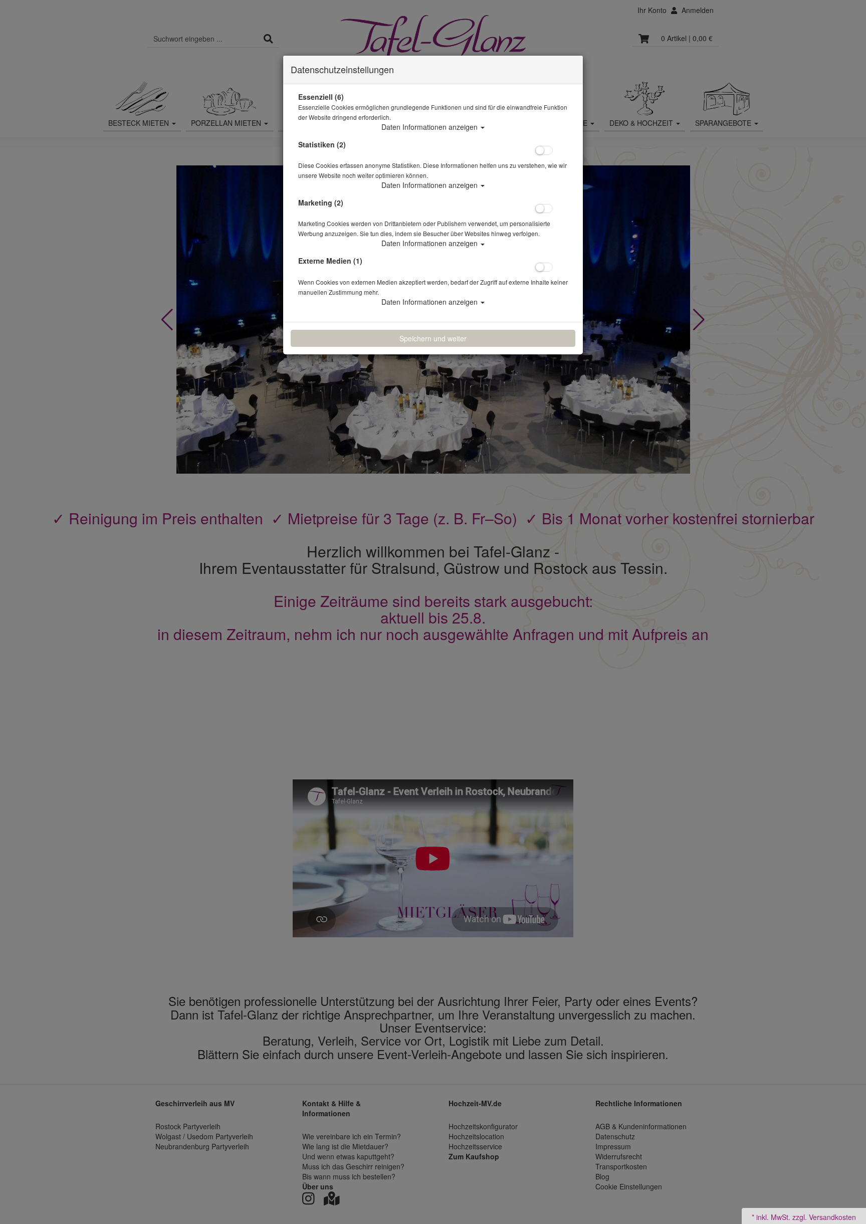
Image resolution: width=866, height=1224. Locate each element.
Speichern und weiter (433, 338)
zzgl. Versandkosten (824, 1217)
